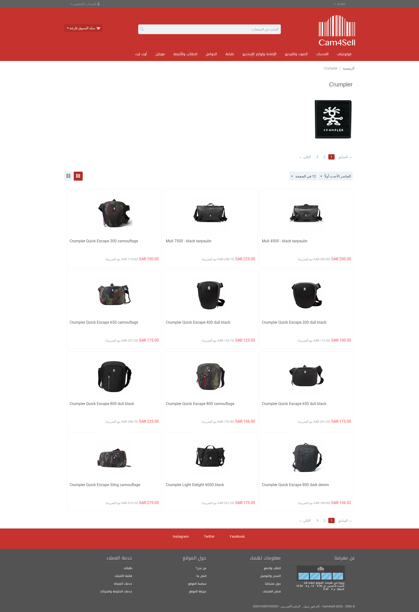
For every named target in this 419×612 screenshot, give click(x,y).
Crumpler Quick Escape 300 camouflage (104, 241)
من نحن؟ (201, 568)
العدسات (322, 54)
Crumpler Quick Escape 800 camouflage (200, 403)
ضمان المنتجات (272, 591)
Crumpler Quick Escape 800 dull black (102, 403)
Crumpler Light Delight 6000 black (195, 484)
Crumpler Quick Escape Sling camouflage (105, 484)
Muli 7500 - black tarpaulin (188, 241)
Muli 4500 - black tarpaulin (284, 241)
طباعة (230, 54)
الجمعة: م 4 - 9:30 (333, 589)
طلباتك (128, 568)
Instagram (181, 536)
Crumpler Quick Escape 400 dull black (198, 322)
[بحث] (141, 29)
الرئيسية (349, 68)
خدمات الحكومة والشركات (116, 591)
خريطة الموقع (197, 591)
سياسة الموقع (197, 583)
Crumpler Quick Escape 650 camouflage (104, 322)
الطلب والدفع (272, 568)
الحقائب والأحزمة (185, 54)
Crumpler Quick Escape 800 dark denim (295, 484)
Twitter (209, 536)
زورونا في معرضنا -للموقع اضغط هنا (324, 583)
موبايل (160, 54)
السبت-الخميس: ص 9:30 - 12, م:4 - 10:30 (320, 586)
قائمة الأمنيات (123, 576)
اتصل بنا (201, 576)
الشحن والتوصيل (270, 576)
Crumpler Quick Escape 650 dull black (294, 403)
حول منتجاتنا (273, 583)
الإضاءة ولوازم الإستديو (259, 54)
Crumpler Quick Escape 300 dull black (294, 322)
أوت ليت (141, 54)
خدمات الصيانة (123, 583)
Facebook (237, 536)
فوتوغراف (344, 54)
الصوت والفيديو (296, 54)
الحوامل (211, 54)
